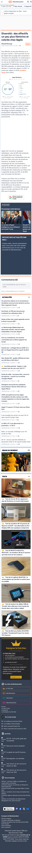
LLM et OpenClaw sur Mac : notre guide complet (15, 12)
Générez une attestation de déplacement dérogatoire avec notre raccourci (13, 799)
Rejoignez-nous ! (16, 677)
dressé (27, 53)
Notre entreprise (6, 825)
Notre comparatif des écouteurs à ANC (15, 728)
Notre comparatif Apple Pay (12, 726)
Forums (3, 706)
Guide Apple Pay (6, 786)
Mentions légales (6, 818)
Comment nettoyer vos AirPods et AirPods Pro (14, 785)
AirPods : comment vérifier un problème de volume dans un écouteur (13, 782)
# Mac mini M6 (6, 6)
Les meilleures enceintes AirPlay (13, 721)
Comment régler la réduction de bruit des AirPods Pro (15, 796)
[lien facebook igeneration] (20, 809)
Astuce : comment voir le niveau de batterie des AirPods (15, 792)
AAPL (28, 44)
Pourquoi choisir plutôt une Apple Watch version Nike (15, 789)
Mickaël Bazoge (6, 44)
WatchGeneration (11, 702)
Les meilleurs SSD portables (12, 723)
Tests (4, 476)
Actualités (7, 297)
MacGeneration (10, 693)
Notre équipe (5, 823)
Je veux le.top (5, 708)
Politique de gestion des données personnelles (14, 822)
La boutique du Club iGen (8, 712)
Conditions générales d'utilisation (10, 820)
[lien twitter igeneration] (24, 809)
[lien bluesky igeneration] (27, 809)
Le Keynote (4, 710)
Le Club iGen (9, 688)
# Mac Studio (17, 6)
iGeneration (9, 698)
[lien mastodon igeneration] (17, 809)
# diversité (5, 205)
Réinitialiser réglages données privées (16, 841)
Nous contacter (5, 827)
